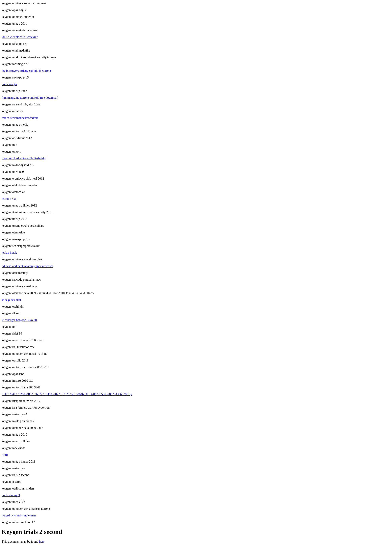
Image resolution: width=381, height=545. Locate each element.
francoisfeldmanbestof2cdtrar (20, 118)
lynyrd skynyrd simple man (19, 515)
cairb (5, 454)
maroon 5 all (9, 198)
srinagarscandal (11, 299)
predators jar (9, 84)
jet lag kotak (9, 252)
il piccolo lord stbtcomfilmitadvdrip (23, 158)
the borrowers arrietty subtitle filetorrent (26, 70)
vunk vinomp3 (11, 495)
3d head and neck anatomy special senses (27, 266)
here (41, 541)
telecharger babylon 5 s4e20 (19, 320)
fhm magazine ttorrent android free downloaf (30, 97)
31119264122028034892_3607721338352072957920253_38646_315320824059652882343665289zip (67, 394)
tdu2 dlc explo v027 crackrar (20, 37)
